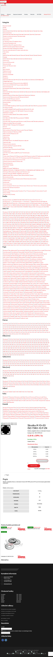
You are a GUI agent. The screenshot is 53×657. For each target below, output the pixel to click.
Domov (2, 14)
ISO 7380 (39, 14)
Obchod (9, 14)
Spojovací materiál (17, 14)
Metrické (32, 14)
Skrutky (26, 14)
